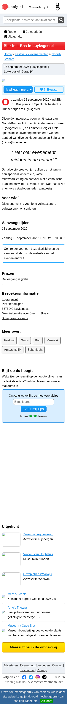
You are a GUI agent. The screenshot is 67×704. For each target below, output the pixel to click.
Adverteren (10, 665)
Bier (37, 340)
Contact (57, 665)
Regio (11, 31)
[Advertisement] (33, 474)
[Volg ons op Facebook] (24, 677)
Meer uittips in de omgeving (33, 647)
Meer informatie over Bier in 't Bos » (25, 313)
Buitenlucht (35, 349)
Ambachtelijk (12, 349)
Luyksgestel (39, 66)
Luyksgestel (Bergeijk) (18, 71)
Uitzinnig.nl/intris (14, 682)
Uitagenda (14, 36)
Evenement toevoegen (35, 665)
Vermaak (52, 340)
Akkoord (46, 701)
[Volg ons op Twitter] (31, 677)
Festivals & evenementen (31, 54)
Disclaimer (27, 670)
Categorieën (33, 31)
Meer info (31, 701)
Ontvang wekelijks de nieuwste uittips (33, 395)
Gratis (25, 340)
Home (8, 54)
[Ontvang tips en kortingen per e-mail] (44, 677)
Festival (9, 340)
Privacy (42, 670)
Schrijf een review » (15, 318)
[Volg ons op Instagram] (37, 677)
